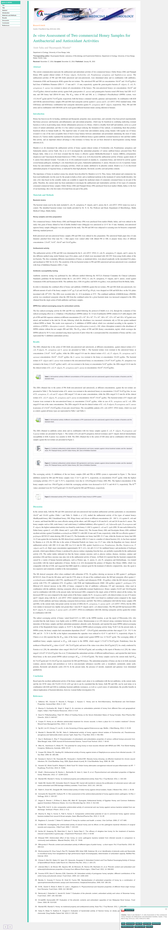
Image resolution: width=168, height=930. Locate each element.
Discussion (5, 20)
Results (4, 18)
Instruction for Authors (127, 926)
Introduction (5, 13)
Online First (139, 923)
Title (3, 8)
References (5, 25)
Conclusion (5, 23)
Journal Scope (130, 923)
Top (3, 5)
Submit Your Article (140, 926)
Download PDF (130, 910)
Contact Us (149, 926)
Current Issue (147, 923)
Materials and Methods (9, 15)
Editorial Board (156, 923)
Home (123, 923)
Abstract (4, 10)
